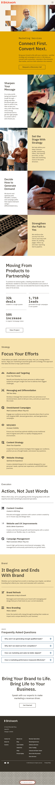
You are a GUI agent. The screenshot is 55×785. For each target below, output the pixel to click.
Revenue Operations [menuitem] (34, 738)
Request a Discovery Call (32, 67)
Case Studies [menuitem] (20, 744)
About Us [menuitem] (6, 741)
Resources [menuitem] (19, 738)
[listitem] (5, 763)
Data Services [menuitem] (32, 756)
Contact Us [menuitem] (7, 738)
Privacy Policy (48, 762)
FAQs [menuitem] (18, 750)
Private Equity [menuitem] (20, 753)
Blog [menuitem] (18, 741)
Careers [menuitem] (6, 744)
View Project (14, 330)
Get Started (27, 705)
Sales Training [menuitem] (32, 747)
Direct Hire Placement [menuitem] (35, 753)
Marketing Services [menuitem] (34, 741)
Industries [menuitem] (19, 747)
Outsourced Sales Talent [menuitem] (35, 750)
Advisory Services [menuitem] (33, 744)
